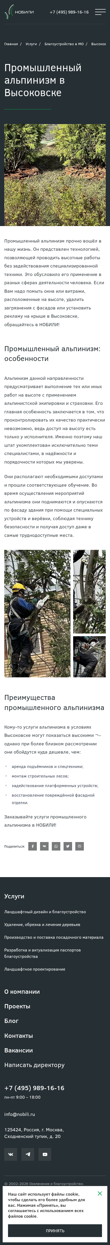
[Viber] (79, 846)
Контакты (18, 1035)
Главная (11, 43)
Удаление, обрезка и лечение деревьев (42, 924)
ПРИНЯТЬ (55, 1230)
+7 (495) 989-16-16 (69, 12)
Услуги (31, 43)
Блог (11, 1020)
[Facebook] (32, 846)
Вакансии (18, 1050)
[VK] (44, 846)
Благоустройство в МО (64, 43)
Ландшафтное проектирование (34, 969)
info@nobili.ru (19, 1114)
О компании (22, 991)
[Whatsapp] (56, 846)
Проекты (17, 1005)
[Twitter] (68, 846)
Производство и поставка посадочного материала (54, 937)
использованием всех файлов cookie (46, 1213)
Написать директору (34, 1064)
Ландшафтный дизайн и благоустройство (45, 911)
